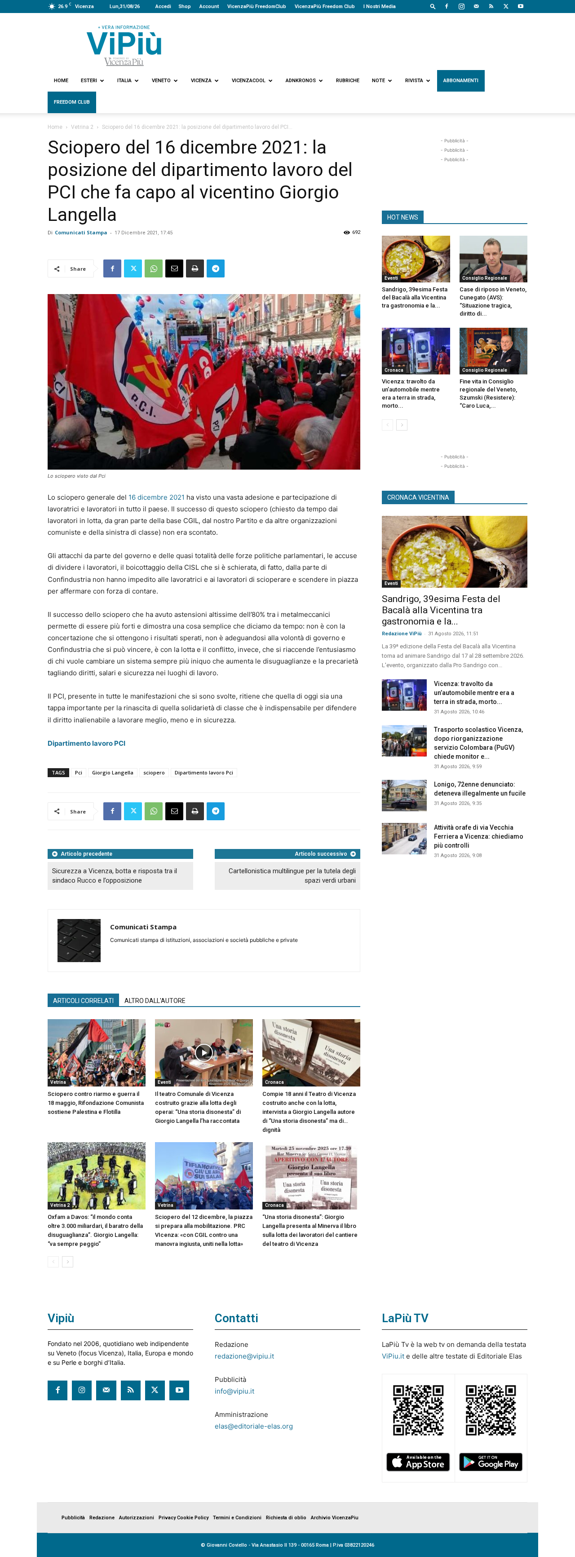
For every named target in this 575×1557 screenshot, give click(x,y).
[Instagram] (461, 6)
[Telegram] (216, 268)
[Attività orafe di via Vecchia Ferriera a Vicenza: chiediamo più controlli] (404, 838)
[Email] (174, 268)
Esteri (89, 81)
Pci (78, 772)
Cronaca (274, 1082)
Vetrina (58, 1082)
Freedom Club (72, 102)
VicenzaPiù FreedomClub (256, 6)
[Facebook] (446, 6)
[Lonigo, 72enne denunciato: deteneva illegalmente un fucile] (404, 795)
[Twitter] (506, 6)
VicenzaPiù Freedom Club (325, 6)
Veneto (161, 81)
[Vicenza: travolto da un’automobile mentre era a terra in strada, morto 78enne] (416, 351)
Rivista (414, 81)
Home (61, 81)
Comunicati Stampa (81, 232)
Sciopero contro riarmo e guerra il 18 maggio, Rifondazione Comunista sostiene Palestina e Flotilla (96, 1103)
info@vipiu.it (234, 1391)
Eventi (164, 1082)
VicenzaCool (248, 81)
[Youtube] (520, 6)
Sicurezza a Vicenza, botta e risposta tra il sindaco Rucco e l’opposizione (114, 875)
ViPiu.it (393, 1356)
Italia (124, 81)
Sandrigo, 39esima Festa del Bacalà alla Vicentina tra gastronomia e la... (414, 297)
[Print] (195, 268)
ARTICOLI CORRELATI (83, 1000)
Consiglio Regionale (484, 278)
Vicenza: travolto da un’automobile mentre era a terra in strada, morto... (474, 692)
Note (378, 81)
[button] (433, 6)
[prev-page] (53, 1261)
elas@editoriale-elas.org (254, 1426)
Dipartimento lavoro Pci (204, 772)
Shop (184, 6)
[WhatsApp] (154, 268)
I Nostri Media (379, 6)
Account (209, 6)
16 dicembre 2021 (156, 497)
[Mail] (476, 6)
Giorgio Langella (112, 772)
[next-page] (67, 1261)
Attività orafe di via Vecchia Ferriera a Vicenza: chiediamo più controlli (478, 836)
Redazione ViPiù (402, 634)
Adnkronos (301, 81)
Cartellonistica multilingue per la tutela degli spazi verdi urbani (292, 875)
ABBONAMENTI (460, 81)
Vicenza (201, 81)
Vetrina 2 (82, 127)
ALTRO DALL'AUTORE (155, 1000)
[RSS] (491, 6)
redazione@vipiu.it (244, 1356)
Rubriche (347, 81)
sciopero (154, 772)
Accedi (163, 6)
